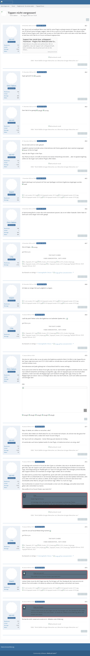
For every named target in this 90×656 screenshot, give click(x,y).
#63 (86, 106)
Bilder (5, 51)
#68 (86, 284)
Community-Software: (45, 653)
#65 (86, 178)
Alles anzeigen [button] (54, 506)
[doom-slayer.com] (7, 2)
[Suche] (79, 2)
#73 (86, 527)
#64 (86, 141)
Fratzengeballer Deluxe (44, 272)
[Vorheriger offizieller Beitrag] (82, 64)
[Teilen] (87, 19)
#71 (86, 427)
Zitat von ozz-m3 (38, 573)
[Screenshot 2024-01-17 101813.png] (54, 399)
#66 (86, 209)
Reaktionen (7, 45)
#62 (86, 72)
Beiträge (6, 49)
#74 (86, 568)
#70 (86, 355)
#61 (86, 26)
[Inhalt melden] (79, 64)
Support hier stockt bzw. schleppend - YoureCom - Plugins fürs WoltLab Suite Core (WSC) (39, 40)
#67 (86, 243)
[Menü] (87, 2)
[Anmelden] (83, 2)
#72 (86, 462)
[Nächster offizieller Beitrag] (85, 64)
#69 (86, 315)
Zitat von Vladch (38, 607)
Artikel (5, 47)
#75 (86, 602)
